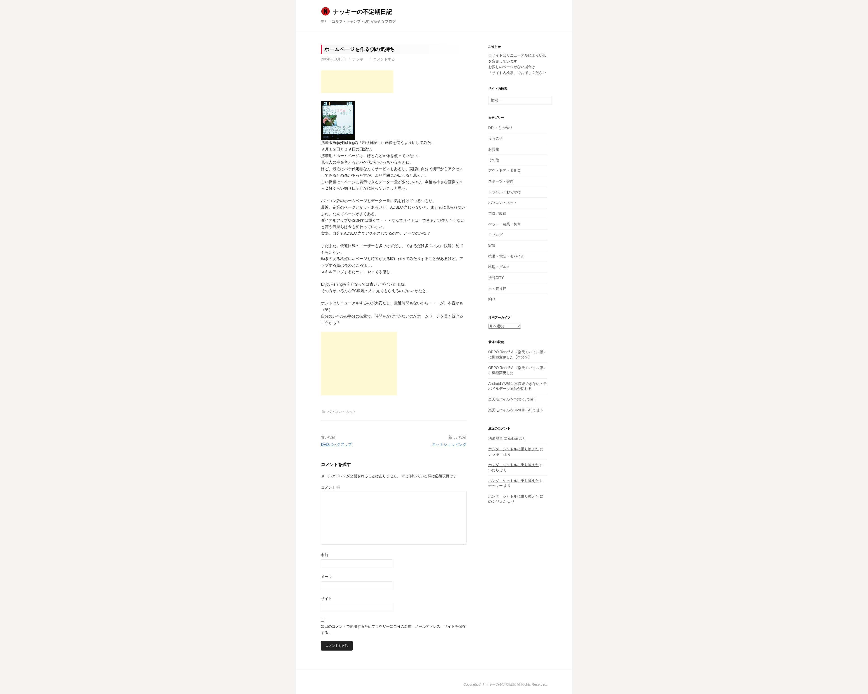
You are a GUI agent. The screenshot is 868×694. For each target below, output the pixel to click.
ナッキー (359, 59)
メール (326, 577)
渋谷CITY (496, 278)
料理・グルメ (499, 267)
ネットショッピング (449, 444)
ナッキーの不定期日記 (362, 11)
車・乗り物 (497, 288)
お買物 (493, 149)
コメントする (384, 59)
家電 (491, 246)
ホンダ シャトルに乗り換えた (513, 449)
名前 (324, 555)
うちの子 (495, 138)
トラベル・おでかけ (504, 192)
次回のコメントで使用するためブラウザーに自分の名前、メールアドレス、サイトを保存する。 (393, 629)
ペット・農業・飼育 (504, 224)
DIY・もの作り (500, 128)
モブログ (495, 235)
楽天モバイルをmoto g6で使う (512, 399)
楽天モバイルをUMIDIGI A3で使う (515, 410)
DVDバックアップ (336, 444)
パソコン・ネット (341, 412)
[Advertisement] (357, 81)
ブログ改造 (497, 213)
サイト (326, 599)
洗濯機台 (495, 438)
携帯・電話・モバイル (506, 256)
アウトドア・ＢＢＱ (504, 170)
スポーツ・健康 (501, 181)
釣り (491, 299)
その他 (493, 160)
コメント (330, 487)
